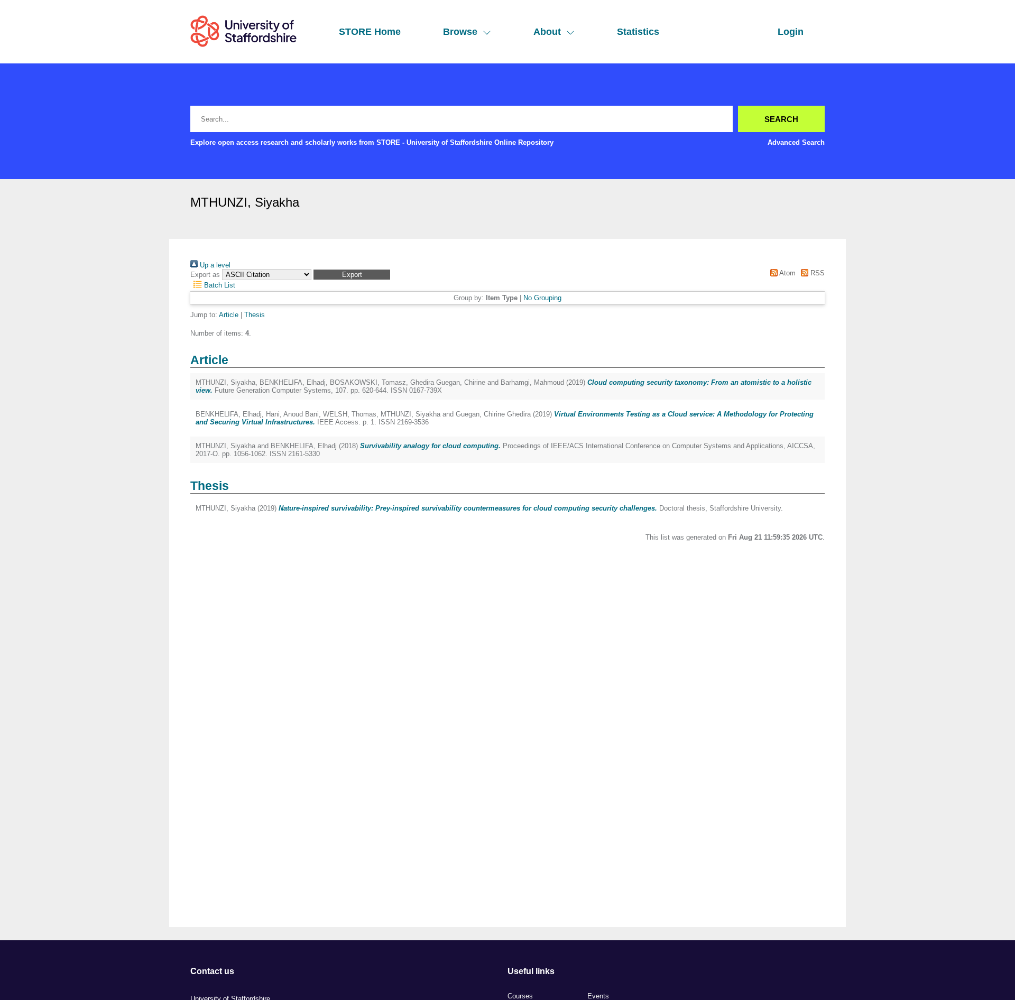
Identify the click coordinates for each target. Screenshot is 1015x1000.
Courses (520, 996)
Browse (460, 31)
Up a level (214, 265)
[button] (351, 275)
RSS (816, 273)
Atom (786, 273)
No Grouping (542, 298)
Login (791, 31)
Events (598, 996)
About (547, 31)
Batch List (218, 285)
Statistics (638, 31)
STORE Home (370, 31)
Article (228, 315)
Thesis (254, 315)
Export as (205, 275)
